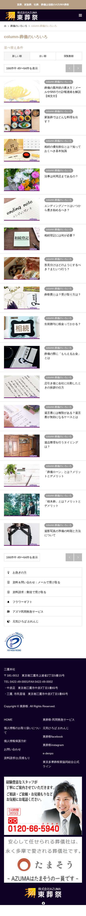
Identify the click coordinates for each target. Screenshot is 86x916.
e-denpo (48, 753)
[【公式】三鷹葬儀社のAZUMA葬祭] (21, 15)
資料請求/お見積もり (17, 758)
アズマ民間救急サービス (28, 611)
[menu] (80, 15)
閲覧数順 (69, 56)
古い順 (42, 56)
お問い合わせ (12, 749)
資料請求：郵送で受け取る (29, 592)
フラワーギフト (22, 601)
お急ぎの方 (20, 572)
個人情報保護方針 (15, 741)
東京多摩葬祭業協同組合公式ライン (61, 764)
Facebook (43, 903)
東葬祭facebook (53, 736)
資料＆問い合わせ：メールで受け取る (36, 582)
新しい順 (17, 56)
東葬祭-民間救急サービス (59, 719)
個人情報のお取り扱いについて (22, 730)
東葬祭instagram (53, 745)
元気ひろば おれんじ (26, 621)
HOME (8, 719)
